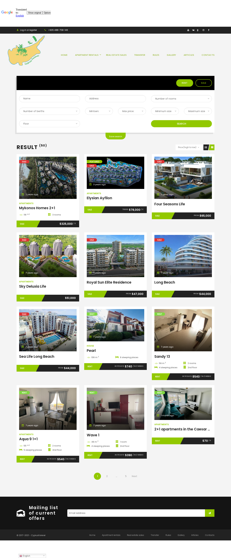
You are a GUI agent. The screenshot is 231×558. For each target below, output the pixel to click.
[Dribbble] (198, 30)
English (26, 556)
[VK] (193, 30)
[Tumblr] (183, 30)
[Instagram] (203, 30)
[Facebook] (208, 30)
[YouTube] (188, 30)
